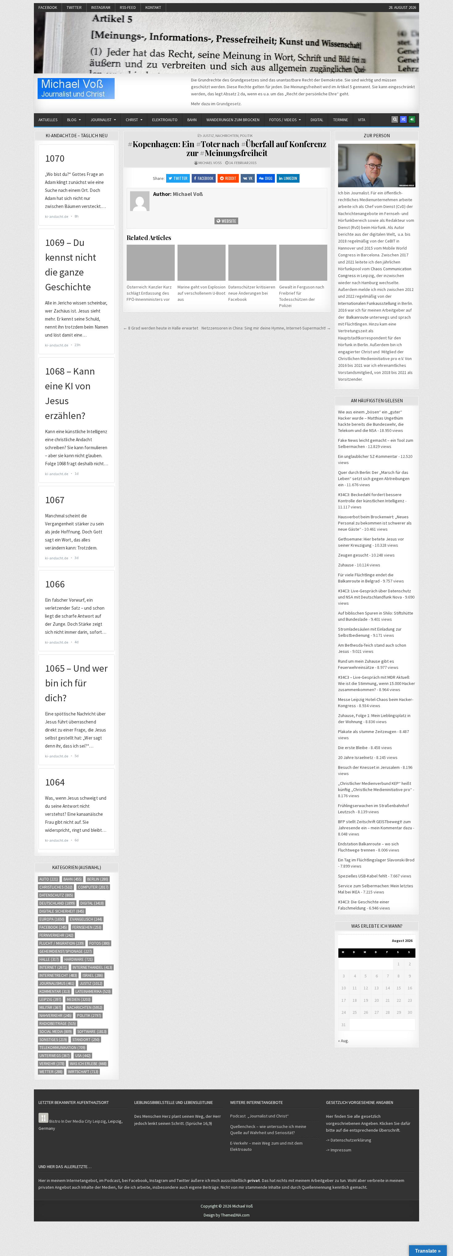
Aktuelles (48, 119)
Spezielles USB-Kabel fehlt (362, 876)
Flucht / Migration (61, 943)
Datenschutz (56, 895)
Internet (53, 967)
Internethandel (92, 967)
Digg (268, 178)
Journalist (101, 119)
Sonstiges (53, 1039)
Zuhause (346, 565)
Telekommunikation (62, 1047)
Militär (50, 1007)
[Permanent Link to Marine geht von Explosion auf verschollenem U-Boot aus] (202, 263)
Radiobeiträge (57, 1023)
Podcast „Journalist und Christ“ (259, 1116)
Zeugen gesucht (353, 555)
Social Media (55, 1031)
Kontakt (153, 7)
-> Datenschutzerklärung (348, 1140)
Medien (79, 999)
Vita (361, 119)
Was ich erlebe (88, 1063)
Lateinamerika (93, 991)
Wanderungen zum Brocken (232, 119)
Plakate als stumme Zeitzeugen (367, 731)
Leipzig (50, 999)
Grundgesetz (228, 103)
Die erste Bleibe (353, 747)
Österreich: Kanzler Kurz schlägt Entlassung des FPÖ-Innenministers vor (149, 293)
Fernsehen (86, 927)
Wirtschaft (83, 1071)
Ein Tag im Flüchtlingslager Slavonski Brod (376, 860)
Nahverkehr (55, 1015)
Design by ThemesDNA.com (227, 1215)
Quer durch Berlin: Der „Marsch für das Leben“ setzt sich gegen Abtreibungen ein (374, 478)
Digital (317, 119)
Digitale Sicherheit (61, 911)
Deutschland (57, 903)
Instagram (100, 7)
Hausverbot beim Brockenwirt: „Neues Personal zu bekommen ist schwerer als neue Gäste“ (375, 523)
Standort (86, 1039)
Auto (48, 879)
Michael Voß (210, 162)
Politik (246, 135)
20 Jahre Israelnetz (355, 757)
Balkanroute (357, 317)
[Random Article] (403, 119)
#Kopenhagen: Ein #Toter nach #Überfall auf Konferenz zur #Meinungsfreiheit (227, 148)
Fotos (99, 943)
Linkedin (290, 178)
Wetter (51, 1071)
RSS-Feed (128, 7)
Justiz (208, 135)
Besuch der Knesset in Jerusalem (369, 767)
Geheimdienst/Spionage (65, 951)
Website (228, 221)
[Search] (394, 119)
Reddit (230, 178)
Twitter (74, 7)
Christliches (55, 887)
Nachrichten (227, 135)
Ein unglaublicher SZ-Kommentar (368, 456)
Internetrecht (58, 975)
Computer (93, 887)
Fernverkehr (56, 935)
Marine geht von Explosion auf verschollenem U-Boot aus (202, 293)
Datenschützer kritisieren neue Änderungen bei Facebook (251, 293)
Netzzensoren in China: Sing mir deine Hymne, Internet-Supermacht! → (266, 328)
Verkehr (51, 1063)
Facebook (48, 7)
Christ (132, 119)
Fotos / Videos (282, 119)
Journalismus (56, 983)
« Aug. (343, 1040)
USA (83, 1055)
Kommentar (54, 991)
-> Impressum (338, 1150)
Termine (340, 119)
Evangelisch (86, 919)
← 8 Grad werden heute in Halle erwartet (160, 328)
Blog (71, 119)
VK (250, 178)
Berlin (97, 879)
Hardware (78, 959)
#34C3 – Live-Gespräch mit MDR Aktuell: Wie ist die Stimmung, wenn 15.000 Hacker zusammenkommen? (376, 683)
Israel (93, 975)
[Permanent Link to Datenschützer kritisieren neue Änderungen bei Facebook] (252, 263)
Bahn (192, 119)
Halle (49, 959)
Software (92, 1031)
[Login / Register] (412, 119)
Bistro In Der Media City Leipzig (77, 1121)
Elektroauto (165, 119)
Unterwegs (54, 1055)
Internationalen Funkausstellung (367, 303)
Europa (51, 919)
